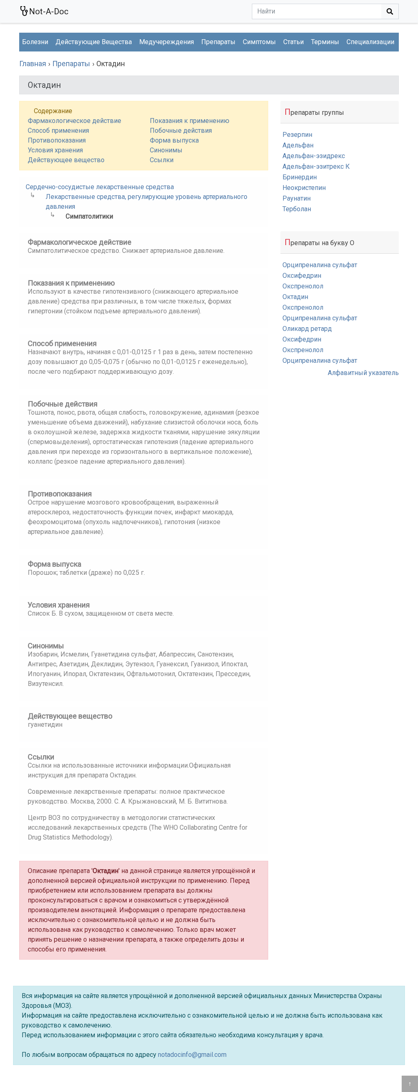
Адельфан (298, 145)
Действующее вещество (66, 160)
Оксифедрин (301, 275)
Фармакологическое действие (74, 121)
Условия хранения (55, 150)
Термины (325, 42)
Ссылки (161, 160)
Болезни (35, 42)
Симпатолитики (89, 216)
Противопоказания (57, 140)
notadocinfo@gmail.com (192, 1055)
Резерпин (297, 134)
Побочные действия (181, 130)
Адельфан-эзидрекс (313, 156)
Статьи (293, 42)
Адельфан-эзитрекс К (316, 166)
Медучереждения (166, 42)
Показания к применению (189, 121)
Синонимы (166, 150)
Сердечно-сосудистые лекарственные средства (100, 187)
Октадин (295, 297)
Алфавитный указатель (363, 373)
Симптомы (259, 42)
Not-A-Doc (49, 11)
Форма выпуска (174, 140)
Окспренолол (302, 286)
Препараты (218, 42)
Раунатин (296, 198)
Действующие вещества (94, 42)
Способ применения (58, 130)
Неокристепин (304, 188)
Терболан (296, 209)
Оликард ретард (307, 329)
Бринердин (299, 177)
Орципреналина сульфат (319, 265)
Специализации (370, 42)
